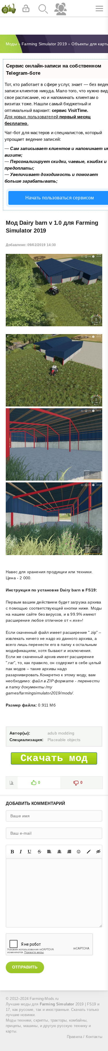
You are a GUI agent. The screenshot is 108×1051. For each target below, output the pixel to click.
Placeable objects (64, 739)
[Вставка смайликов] (79, 851)
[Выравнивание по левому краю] (49, 851)
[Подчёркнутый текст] (30, 851)
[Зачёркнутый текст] (39, 851)
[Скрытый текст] (98, 851)
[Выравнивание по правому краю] (69, 851)
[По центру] (59, 851)
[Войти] (26, 8)
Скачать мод (54, 758)
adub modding (61, 733)
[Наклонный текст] (21, 851)
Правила (74, 1037)
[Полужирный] (12, 851)
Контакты (94, 1037)
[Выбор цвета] (89, 851)
